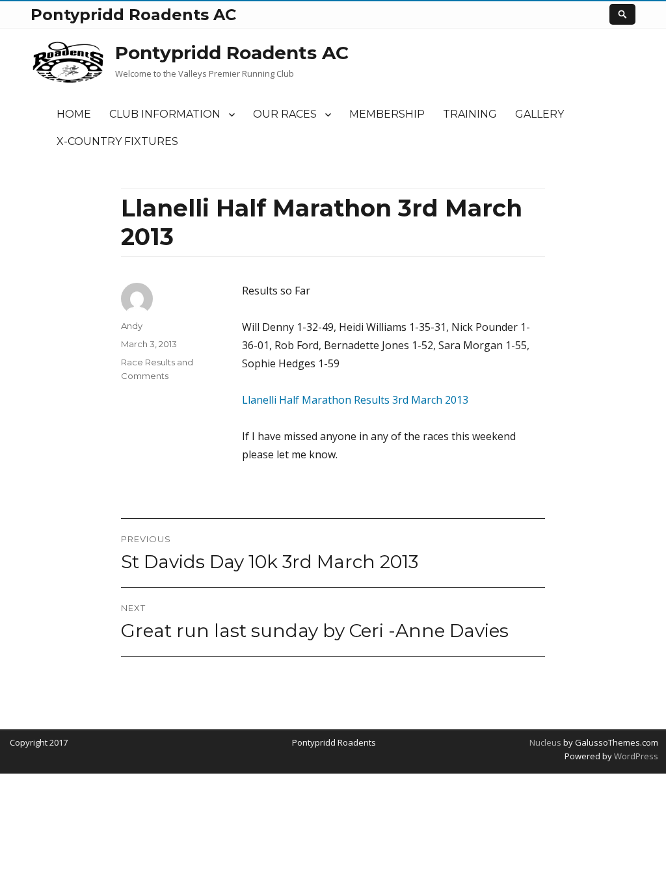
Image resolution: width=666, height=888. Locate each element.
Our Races (285, 114)
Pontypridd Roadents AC (232, 53)
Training (470, 114)
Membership (387, 114)
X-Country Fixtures (117, 141)
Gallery (539, 114)
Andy (131, 325)
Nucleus (545, 742)
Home (74, 114)
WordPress (635, 756)
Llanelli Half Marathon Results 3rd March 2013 (355, 400)
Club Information (164, 114)
